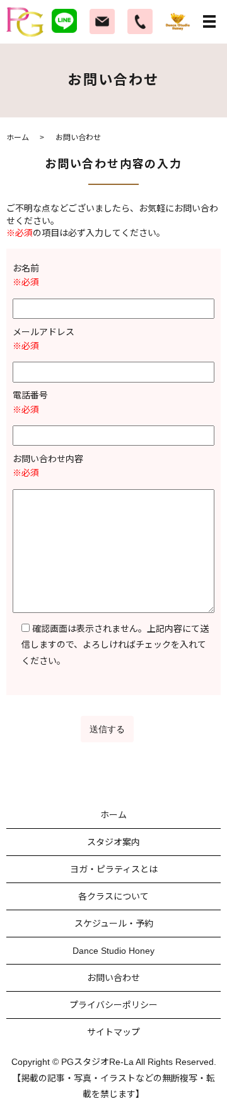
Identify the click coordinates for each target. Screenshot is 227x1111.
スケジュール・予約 (113, 923)
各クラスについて (113, 896)
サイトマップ (113, 1032)
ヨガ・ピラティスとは (114, 869)
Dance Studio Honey (113, 951)
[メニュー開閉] (209, 21)
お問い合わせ (113, 978)
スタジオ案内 (113, 842)
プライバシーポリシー (113, 1005)
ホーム (17, 137)
